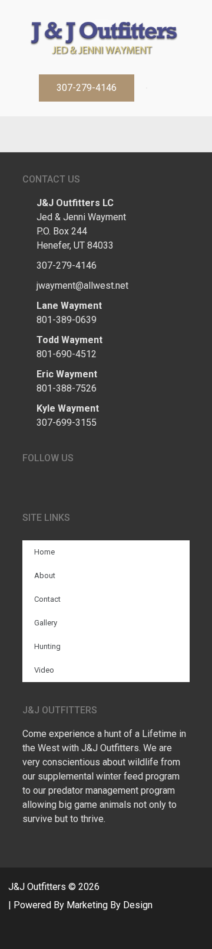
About (44, 575)
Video (44, 670)
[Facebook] (94, 134)
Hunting (47, 646)
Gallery (45, 622)
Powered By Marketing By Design (83, 905)
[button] (86, 88)
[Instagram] (117, 134)
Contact (47, 599)
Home (44, 551)
